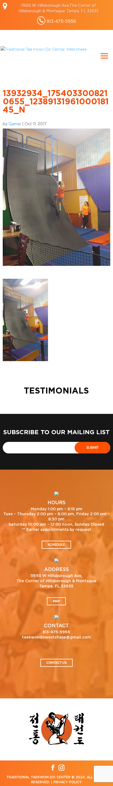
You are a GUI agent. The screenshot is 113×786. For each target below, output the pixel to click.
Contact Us (56, 663)
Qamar (15, 124)
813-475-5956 (61, 21)
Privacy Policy (67, 782)
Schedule (56, 545)
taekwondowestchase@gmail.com (56, 637)
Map (56, 601)
